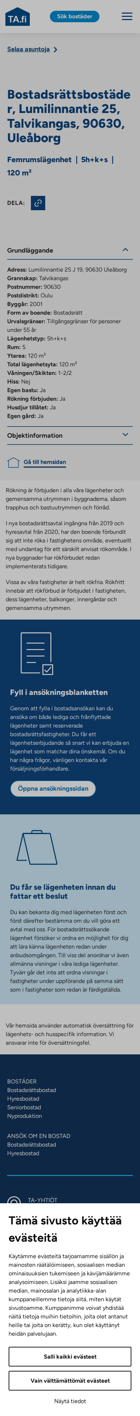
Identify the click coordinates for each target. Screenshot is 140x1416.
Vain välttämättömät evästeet (70, 1380)
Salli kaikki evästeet (70, 1356)
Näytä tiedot (70, 1401)
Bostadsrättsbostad (31, 1090)
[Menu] (127, 16)
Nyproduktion (24, 1115)
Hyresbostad (23, 1098)
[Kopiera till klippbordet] (38, 203)
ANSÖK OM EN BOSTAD (38, 1136)
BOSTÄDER (22, 1081)
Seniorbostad (24, 1107)
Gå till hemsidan (45, 461)
